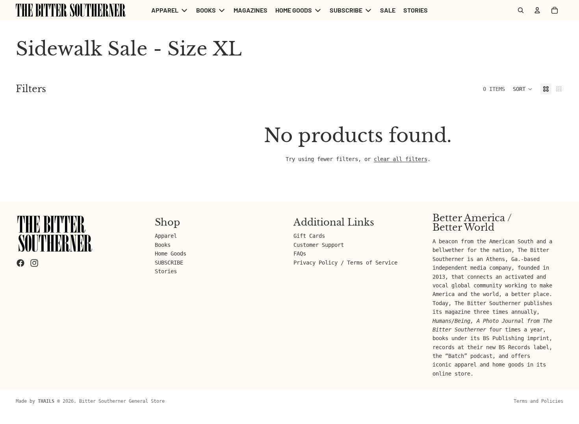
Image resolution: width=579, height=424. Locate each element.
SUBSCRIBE (169, 262)
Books (163, 244)
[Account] (537, 10)
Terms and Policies (538, 401)
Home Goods (170, 253)
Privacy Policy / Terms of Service (345, 262)
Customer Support (318, 244)
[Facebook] (20, 263)
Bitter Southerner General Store (122, 401)
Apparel (166, 236)
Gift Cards (309, 236)
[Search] (520, 10)
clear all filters (400, 159)
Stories (166, 271)
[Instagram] (34, 263)
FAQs (299, 253)
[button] (523, 89)
